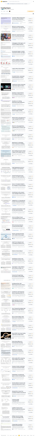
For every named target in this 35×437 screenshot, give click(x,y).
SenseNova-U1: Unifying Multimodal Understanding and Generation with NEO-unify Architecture (18, 101)
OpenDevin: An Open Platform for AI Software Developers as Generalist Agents (18, 93)
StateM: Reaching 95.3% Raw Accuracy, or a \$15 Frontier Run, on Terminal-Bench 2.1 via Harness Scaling (19, 176)
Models (22, 435)
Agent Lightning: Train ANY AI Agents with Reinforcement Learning (18, 300)
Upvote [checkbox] (30, 18)
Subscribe (25, 3)
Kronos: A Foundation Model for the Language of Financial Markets (19, 184)
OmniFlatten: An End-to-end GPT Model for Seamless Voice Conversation (18, 259)
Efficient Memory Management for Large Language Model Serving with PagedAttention (18, 118)
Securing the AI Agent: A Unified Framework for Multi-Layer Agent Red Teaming (18, 52)
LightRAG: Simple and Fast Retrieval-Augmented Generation (18, 408)
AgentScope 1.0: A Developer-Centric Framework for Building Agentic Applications (18, 143)
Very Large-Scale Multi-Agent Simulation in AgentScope (17, 135)
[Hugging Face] (19, 435)
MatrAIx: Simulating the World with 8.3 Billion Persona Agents (18, 234)
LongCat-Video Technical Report (18, 68)
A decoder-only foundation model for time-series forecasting (18, 209)
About (13, 435)
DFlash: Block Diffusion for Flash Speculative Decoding (17, 342)
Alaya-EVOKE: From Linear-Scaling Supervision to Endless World (18, 334)
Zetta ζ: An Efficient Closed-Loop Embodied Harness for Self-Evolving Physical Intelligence (18, 218)
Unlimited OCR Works (16, 159)
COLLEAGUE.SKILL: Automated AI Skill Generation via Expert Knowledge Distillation (18, 77)
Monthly (7, 11)
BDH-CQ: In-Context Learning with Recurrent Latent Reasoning (18, 27)
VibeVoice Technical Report (17, 250)
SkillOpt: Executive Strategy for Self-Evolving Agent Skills (17, 417)
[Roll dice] (33, 13)
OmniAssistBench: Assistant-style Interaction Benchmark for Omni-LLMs (18, 383)
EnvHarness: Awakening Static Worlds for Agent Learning (18, 110)
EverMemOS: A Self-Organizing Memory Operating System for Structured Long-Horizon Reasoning (18, 292)
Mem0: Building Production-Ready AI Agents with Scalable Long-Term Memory (19, 151)
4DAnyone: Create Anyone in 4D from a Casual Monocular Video (18, 35)
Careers (16, 435)
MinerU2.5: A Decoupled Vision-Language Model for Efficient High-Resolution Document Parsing (19, 126)
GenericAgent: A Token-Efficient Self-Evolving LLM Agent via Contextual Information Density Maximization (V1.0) (18, 267)
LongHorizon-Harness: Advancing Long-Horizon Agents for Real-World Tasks (18, 85)
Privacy (11, 435)
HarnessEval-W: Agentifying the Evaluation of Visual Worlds (18, 276)
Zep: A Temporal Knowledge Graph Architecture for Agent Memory (18, 309)
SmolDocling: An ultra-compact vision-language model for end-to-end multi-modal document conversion (18, 193)
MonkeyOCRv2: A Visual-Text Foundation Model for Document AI (19, 392)
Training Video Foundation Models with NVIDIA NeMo (17, 425)
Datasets (25, 435)
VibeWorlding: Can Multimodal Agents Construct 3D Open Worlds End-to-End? (18, 375)
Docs (33, 435)
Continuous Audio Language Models (15, 400)
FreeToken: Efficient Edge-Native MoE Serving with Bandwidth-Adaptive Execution (18, 18)
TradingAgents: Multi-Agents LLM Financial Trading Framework (18, 43)
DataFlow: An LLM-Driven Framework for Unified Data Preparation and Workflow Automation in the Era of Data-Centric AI (18, 350)
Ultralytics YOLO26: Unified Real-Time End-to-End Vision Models (18, 367)
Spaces (28, 435)
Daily (1, 11)
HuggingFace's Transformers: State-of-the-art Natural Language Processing (19, 325)
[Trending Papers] (9, 11)
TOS (8, 435)
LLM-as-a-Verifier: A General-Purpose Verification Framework (18, 60)
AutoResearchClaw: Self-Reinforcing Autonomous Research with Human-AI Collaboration (19, 284)
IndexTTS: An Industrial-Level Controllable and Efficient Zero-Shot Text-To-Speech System (18, 242)
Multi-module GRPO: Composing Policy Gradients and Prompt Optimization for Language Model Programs (18, 359)
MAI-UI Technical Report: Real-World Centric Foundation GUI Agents (18, 317)
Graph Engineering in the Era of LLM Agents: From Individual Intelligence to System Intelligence (19, 168)
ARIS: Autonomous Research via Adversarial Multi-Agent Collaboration (17, 225)
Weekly (4, 11)
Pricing (31, 435)
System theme (4, 435)
